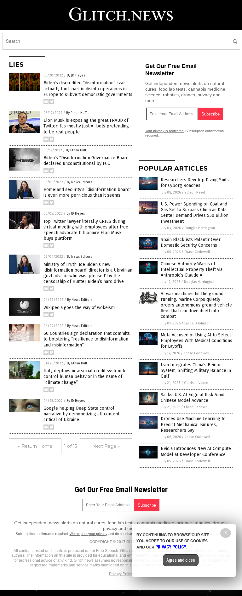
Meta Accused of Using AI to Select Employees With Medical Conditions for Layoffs (196, 340)
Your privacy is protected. (164, 131)
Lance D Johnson (197, 323)
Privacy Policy (121, 574)
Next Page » (106, 446)
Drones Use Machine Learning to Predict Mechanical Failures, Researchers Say (193, 424)
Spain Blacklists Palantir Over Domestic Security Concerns (191, 242)
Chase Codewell (197, 252)
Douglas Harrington (200, 228)
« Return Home (35, 446)
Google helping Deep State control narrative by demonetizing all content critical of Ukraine (81, 414)
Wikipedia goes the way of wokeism (79, 307)
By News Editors (79, 182)
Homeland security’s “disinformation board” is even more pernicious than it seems (87, 192)
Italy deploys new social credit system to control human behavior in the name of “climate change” (85, 376)
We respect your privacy (88, 534)
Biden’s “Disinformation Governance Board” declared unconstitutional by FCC (86, 160)
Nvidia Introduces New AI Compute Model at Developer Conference (196, 451)
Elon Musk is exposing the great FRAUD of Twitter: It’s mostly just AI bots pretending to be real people (86, 126)
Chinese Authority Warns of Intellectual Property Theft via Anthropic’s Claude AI (191, 269)
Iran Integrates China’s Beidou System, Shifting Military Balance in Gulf (196, 370)
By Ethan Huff (76, 113)
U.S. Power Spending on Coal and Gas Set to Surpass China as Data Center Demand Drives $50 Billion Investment (194, 212)
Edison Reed (195, 192)
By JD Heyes (76, 75)
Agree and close (180, 560)
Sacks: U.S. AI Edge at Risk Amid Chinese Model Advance (192, 397)
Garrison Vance (196, 383)
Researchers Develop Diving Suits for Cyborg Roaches (195, 182)
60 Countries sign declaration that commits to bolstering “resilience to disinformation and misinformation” (86, 339)
